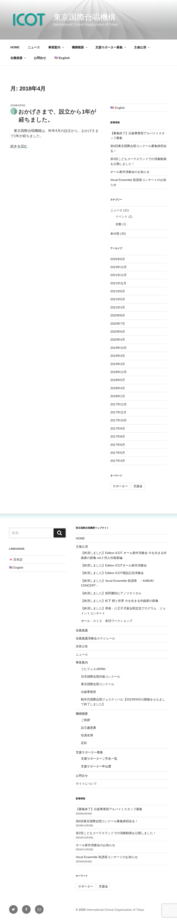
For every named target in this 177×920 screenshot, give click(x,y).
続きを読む (19, 146)
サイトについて (86, 783)
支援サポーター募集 (109, 47)
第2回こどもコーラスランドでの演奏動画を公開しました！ (116, 833)
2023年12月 (118, 267)
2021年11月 (118, 283)
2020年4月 (117, 339)
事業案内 (54, 47)
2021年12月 (118, 275)
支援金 (137, 486)
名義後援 (16, 58)
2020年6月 (117, 331)
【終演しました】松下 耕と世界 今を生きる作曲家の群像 (119, 600)
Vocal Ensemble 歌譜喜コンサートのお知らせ (107, 857)
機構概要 (78, 47)
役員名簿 (87, 735)
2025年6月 (117, 259)
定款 (84, 743)
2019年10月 (118, 347)
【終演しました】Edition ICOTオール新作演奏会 (114, 565)
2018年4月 (117, 388)
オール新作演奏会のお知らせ (130, 172)
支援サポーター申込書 (96, 766)
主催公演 (140, 47)
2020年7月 (117, 323)
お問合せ (40, 58)
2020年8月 (117, 315)
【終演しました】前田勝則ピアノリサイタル (111, 593)
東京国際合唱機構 (85, 17)
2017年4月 (117, 460)
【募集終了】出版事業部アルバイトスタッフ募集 (109, 809)
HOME (14, 47)
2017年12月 (118, 404)
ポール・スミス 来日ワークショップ (106, 621)
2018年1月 (117, 396)
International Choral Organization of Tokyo (115, 909)
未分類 (114, 233)
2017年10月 (118, 420)
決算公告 (82, 646)
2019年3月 (117, 364)
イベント (121, 216)
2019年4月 (117, 355)
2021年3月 (117, 307)
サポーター (120, 486)
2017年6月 (117, 444)
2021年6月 (117, 291)
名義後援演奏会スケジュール (95, 638)
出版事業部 (88, 692)
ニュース (34, 47)
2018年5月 (117, 380)
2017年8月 (117, 436)
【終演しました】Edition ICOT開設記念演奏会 (112, 573)
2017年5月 (117, 452)
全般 (118, 224)
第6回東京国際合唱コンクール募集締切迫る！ (107, 821)
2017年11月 (118, 412)
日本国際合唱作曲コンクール (100, 676)
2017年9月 (117, 428)
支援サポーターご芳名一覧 (99, 758)
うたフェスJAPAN (93, 669)
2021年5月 (117, 299)
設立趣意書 (88, 727)
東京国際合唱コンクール (97, 684)
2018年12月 (118, 372)
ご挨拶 (85, 720)
